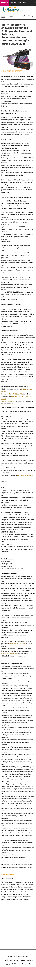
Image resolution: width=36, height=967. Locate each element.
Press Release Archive (21, 956)
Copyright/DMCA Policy (12, 964)
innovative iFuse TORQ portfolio (12, 394)
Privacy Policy (27, 964)
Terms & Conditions (26, 960)
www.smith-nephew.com (25, 475)
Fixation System (6, 401)
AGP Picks (4, 3)
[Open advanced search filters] (28, 16)
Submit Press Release (11, 960)
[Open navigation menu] (3, 16)
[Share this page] (33, 16)
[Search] (24, 16)
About (10, 956)
